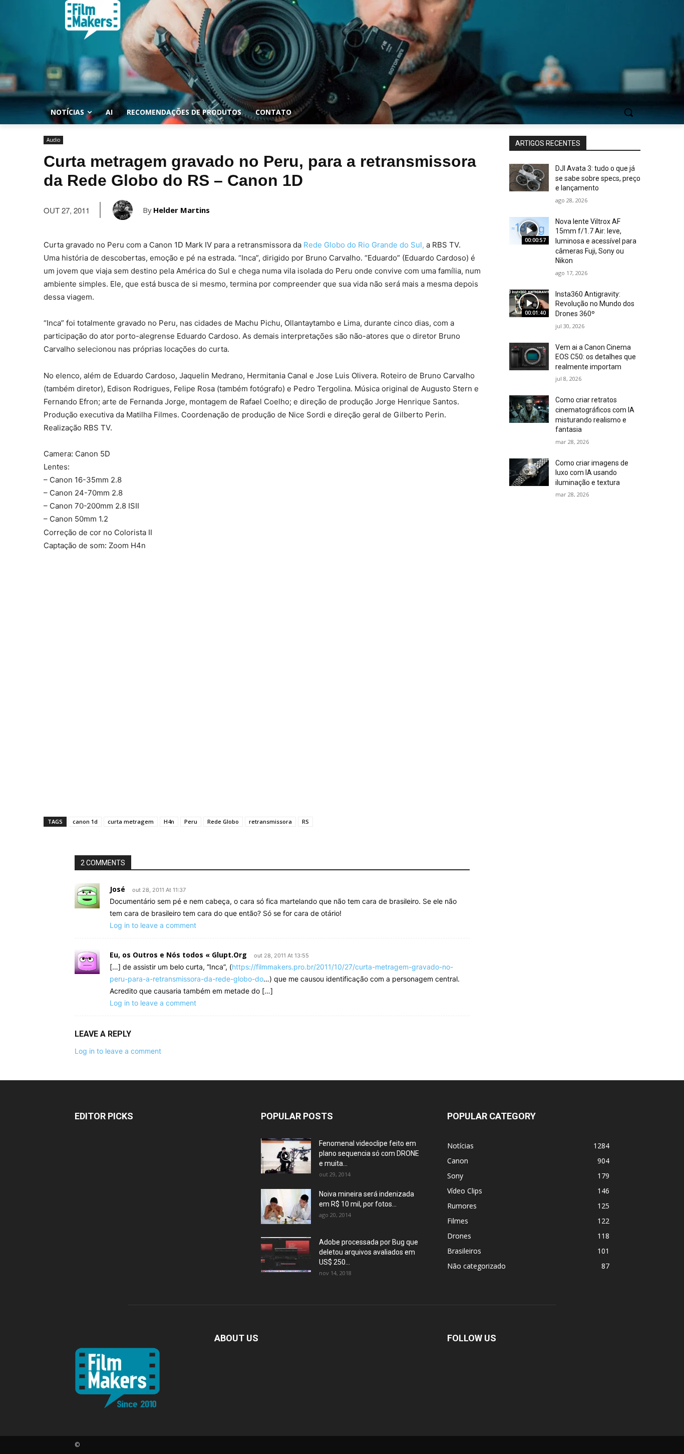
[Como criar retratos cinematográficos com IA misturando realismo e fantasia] (529, 409)
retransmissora (270, 821)
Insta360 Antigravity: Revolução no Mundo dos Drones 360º (594, 304)
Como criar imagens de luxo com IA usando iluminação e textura (591, 473)
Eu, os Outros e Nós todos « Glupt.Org (178, 954)
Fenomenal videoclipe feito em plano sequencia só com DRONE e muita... (369, 1153)
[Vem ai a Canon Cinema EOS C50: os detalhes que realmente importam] (529, 356)
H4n (169, 821)
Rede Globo (223, 821)
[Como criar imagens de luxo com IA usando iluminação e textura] (529, 472)
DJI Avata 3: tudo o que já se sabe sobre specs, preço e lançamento (597, 178)
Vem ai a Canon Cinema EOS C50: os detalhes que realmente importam (595, 357)
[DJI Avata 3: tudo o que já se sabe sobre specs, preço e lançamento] (529, 177)
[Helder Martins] (128, 210)
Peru (190, 821)
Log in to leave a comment (153, 925)
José (117, 889)
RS (305, 821)
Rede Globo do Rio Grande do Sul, (363, 245)
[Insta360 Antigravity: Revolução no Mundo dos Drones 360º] (529, 303)
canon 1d (85, 821)
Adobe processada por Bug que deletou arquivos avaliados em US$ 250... (368, 1252)
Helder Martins (181, 210)
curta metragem (131, 821)
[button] (628, 112)
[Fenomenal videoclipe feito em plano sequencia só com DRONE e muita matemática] (286, 1155)
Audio (53, 139)
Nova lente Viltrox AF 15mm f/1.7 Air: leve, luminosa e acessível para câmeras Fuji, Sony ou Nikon (595, 241)
